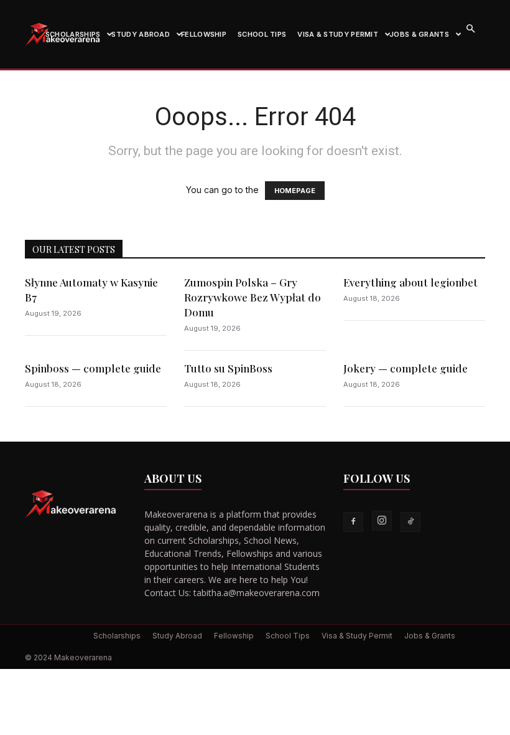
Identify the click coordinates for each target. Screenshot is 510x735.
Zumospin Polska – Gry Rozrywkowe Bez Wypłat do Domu (252, 297)
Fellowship (203, 34)
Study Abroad (140, 34)
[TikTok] (410, 522)
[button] (470, 29)
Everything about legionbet (410, 282)
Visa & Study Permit (337, 34)
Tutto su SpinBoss (228, 368)
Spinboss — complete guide (93, 368)
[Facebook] (353, 522)
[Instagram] (382, 521)
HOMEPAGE (294, 190)
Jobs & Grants (419, 34)
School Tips (262, 34)
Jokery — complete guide (405, 368)
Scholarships (73, 34)
